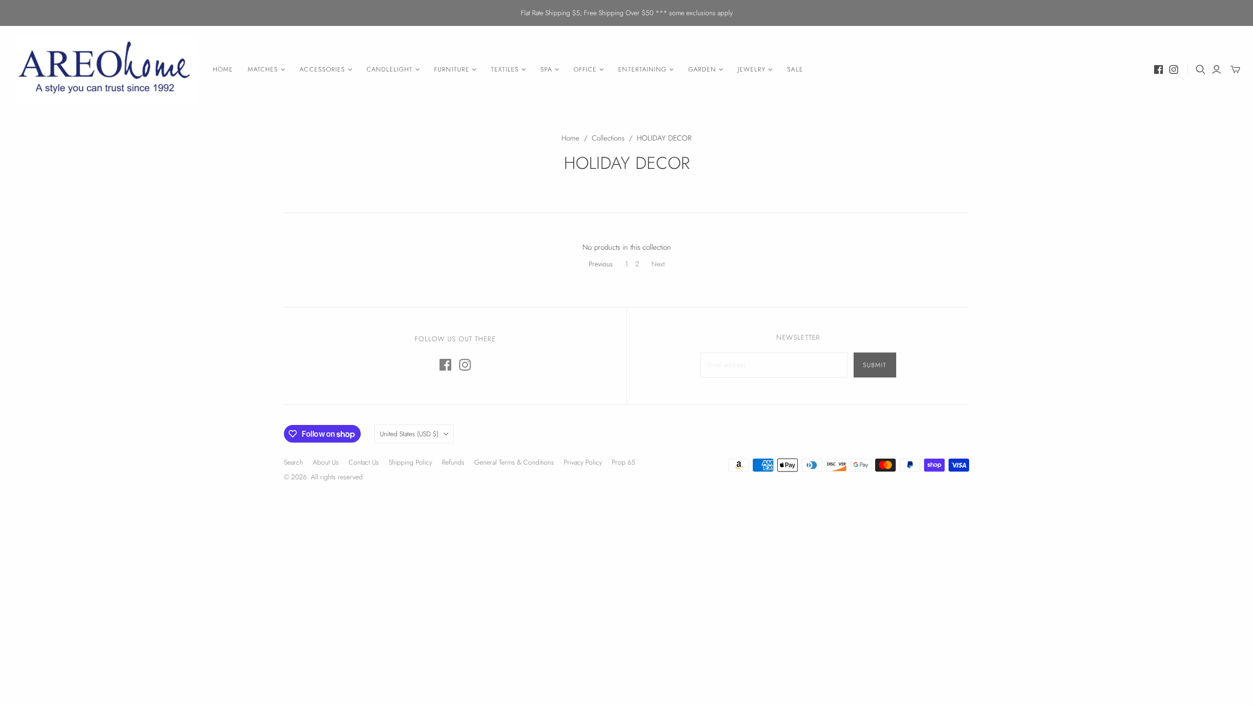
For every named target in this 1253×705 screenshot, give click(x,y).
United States (409, 434)
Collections (608, 138)
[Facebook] (1158, 69)
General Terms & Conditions (514, 462)
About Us (326, 462)
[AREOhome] (105, 70)
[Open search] (1201, 69)
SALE (795, 69)
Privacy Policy (583, 462)
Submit (874, 365)
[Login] (1216, 69)
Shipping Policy (410, 462)
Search (293, 462)
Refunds (453, 462)
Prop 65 (623, 462)
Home (570, 138)
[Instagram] (1173, 69)
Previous (601, 264)
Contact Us (363, 462)
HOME (223, 69)
